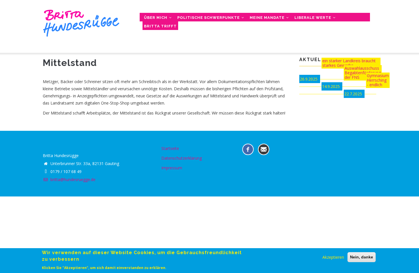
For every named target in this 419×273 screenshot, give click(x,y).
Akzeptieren (333, 257)
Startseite (170, 148)
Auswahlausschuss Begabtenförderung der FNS (363, 72)
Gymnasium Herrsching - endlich (378, 80)
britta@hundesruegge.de (72, 179)
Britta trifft (160, 26)
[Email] (263, 149)
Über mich (156, 17)
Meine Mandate (268, 17)
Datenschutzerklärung (181, 158)
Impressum (171, 167)
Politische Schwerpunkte (209, 17)
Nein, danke (361, 257)
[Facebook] (248, 149)
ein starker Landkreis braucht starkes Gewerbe (349, 63)
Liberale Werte (313, 17)
